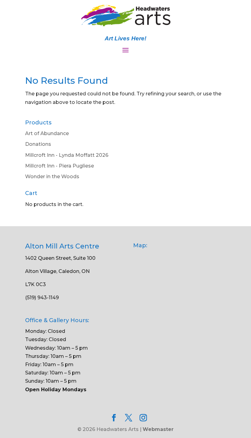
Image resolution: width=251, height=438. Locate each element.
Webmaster (158, 429)
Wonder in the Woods (52, 176)
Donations (38, 144)
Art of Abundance (47, 133)
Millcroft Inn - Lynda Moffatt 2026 (66, 155)
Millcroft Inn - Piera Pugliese (59, 166)
